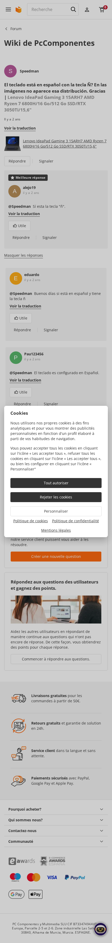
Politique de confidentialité (75, 520)
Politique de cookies (30, 520)
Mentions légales (56, 530)
